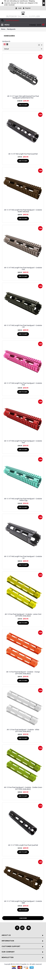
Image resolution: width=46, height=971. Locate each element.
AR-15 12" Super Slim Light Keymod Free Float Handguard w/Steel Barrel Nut (23, 97)
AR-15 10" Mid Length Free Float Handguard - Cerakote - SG (23, 557)
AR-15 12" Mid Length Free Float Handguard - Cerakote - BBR (23, 902)
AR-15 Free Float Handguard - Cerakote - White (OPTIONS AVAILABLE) (23, 730)
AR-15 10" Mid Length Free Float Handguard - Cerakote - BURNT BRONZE (23, 210)
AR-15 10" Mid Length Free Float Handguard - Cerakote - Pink (23, 384)
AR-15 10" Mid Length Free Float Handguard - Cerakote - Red (23, 441)
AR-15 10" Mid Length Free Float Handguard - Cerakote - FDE (23, 268)
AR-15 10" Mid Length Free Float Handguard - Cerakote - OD (23, 326)
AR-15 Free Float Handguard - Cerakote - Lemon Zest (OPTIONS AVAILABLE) (23, 615)
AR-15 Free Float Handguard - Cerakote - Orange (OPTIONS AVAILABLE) (23, 672)
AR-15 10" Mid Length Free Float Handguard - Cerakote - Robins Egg (23, 499)
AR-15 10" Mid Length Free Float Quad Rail (23, 154)
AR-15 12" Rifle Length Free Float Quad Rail (23, 845)
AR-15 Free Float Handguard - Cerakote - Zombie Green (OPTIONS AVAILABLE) (23, 788)
